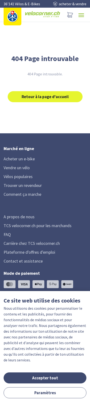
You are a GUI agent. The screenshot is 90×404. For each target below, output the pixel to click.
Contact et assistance (23, 261)
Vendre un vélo (17, 167)
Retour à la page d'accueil (45, 96)
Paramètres (45, 392)
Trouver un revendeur (23, 185)
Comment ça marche (22, 194)
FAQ (7, 234)
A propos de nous (19, 216)
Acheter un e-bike (19, 159)
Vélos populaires (18, 176)
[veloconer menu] (81, 15)
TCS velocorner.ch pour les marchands (38, 225)
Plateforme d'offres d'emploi (29, 252)
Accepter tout (45, 378)
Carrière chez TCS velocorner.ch (32, 243)
